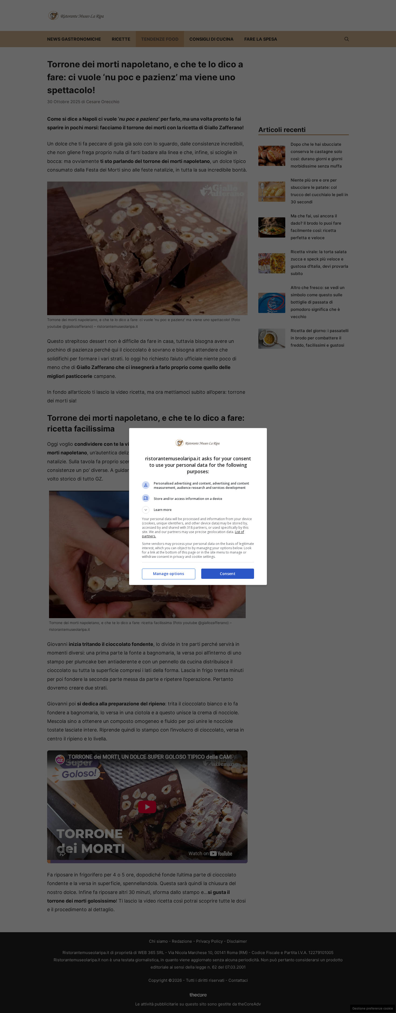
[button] (198, 510)
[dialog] (198, 506)
